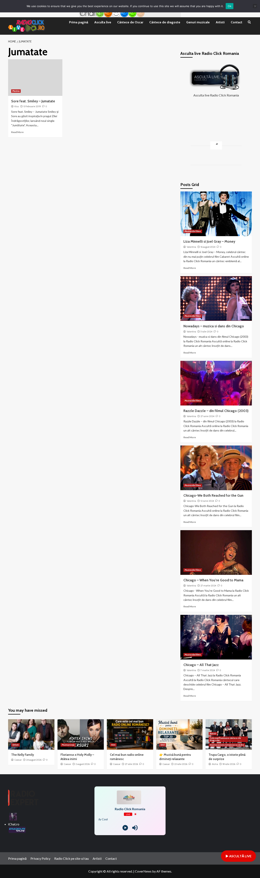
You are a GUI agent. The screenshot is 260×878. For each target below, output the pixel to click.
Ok (229, 6)
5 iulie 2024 (206, 331)
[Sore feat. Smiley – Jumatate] (35, 77)
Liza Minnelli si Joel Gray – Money (209, 241)
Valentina (191, 246)
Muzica (16, 91)
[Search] (249, 22)
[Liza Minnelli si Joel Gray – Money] (216, 213)
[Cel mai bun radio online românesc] (130, 734)
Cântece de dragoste (164, 22)
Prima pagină (78, 22)
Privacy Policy (40, 858)
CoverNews (143, 871)
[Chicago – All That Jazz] (216, 637)
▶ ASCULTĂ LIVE (238, 856)
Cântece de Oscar (130, 22)
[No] (255, 6)
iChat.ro (13, 824)
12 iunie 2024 (207, 501)
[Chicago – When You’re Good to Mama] (216, 552)
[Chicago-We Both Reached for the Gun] (216, 467)
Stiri (113, 744)
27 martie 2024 (208, 585)
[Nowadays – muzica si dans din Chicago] (216, 298)
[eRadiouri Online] (17, 829)
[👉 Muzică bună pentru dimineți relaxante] (179, 734)
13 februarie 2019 (32, 106)
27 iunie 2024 (207, 416)
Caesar (18, 759)
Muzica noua (68, 744)
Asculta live (102, 22)
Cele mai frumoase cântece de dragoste (225, 739)
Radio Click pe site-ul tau (71, 858)
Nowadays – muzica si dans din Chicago (213, 326)
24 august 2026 (33, 759)
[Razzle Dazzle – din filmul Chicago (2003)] (216, 383)
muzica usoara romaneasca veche (227, 744)
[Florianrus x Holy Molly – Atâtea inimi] (80, 734)
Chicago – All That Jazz (201, 665)
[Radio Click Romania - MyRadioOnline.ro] (13, 816)
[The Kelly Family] (31, 734)
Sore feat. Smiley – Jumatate (33, 101)
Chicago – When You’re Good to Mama (213, 580)
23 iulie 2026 (180, 764)
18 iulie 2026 (228, 764)
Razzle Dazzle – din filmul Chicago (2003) (215, 411)
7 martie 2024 (207, 670)
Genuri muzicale (198, 22)
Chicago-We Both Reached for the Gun (213, 495)
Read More (17, 132)
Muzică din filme (193, 231)
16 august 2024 (207, 246)
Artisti (220, 22)
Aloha (215, 764)
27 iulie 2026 (131, 764)
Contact (236, 22)
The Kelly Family (22, 755)
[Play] (125, 827)
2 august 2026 (83, 764)
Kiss (16, 106)
